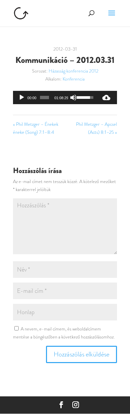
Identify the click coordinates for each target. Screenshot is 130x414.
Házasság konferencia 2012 (73, 71)
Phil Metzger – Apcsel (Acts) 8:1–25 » (96, 128)
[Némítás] (73, 97)
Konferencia (74, 79)
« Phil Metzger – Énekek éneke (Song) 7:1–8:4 (35, 128)
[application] (54, 97)
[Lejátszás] (21, 97)
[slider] (44, 97)
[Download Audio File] (106, 97)
